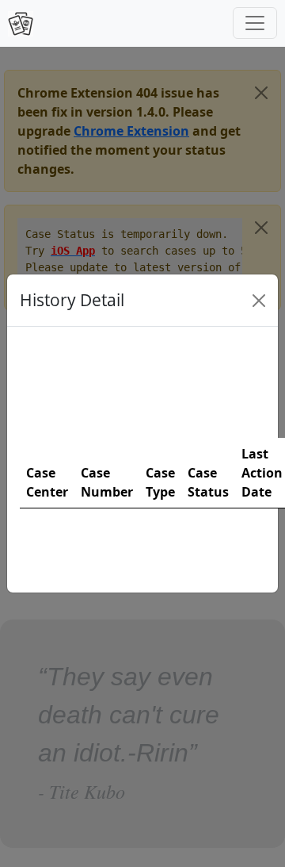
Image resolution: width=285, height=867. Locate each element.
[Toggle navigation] (255, 23)
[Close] (259, 300)
